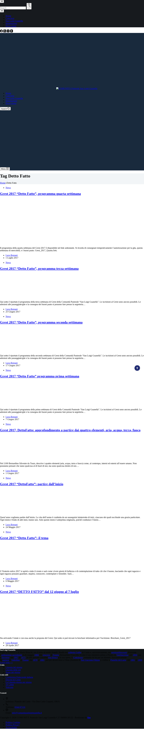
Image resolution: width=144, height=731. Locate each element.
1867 (16, 657)
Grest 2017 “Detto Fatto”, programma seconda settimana (41, 322)
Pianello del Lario (118, 660)
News (8, 187)
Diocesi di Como (13, 680)
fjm (89, 717)
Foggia (56, 655)
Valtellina (15, 660)
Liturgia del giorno (14, 667)
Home (8, 93)
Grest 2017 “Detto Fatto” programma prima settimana (39, 376)
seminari (115, 652)
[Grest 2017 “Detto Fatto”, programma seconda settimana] (12, 351)
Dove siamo (11, 103)
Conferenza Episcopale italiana (19, 677)
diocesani (123, 652)
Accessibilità (11, 727)
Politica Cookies (13, 722)
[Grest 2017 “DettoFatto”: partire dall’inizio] (12, 512)
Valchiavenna (122, 655)
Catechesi (10, 96)
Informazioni (11, 101)
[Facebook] (1, 31)
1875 (23, 657)
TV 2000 (10, 685)
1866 (36, 655)
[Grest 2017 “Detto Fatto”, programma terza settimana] (12, 297)
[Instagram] (8, 31)
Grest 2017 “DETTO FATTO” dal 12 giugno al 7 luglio (39, 591)
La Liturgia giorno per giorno (19, 682)
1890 (140, 660)
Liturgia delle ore (13, 670)
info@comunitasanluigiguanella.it (27, 713)
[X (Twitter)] (5, 31)
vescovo (46, 655)
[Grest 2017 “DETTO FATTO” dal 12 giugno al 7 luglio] (44, 633)
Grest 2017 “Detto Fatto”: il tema (24, 538)
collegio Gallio (74, 652)
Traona (25, 660)
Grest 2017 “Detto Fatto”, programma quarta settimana (40, 193)
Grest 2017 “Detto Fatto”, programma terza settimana (39, 268)
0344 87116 (20, 707)
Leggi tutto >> (6, 662)
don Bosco (53, 657)
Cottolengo (78, 657)
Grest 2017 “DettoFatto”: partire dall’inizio (31, 484)
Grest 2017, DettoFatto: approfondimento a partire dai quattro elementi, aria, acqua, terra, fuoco (70, 430)
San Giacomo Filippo (90, 660)
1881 (42, 660)
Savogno (5, 657)
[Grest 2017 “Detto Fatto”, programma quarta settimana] (54, 243)
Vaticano (9, 687)
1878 (35, 660)
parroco (5, 660)
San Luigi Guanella (14, 98)
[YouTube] (11, 31)
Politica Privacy (13, 725)
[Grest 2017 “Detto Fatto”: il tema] (12, 566)
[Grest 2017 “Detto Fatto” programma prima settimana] (12, 404)
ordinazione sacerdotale (11, 655)
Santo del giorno (13, 672)
